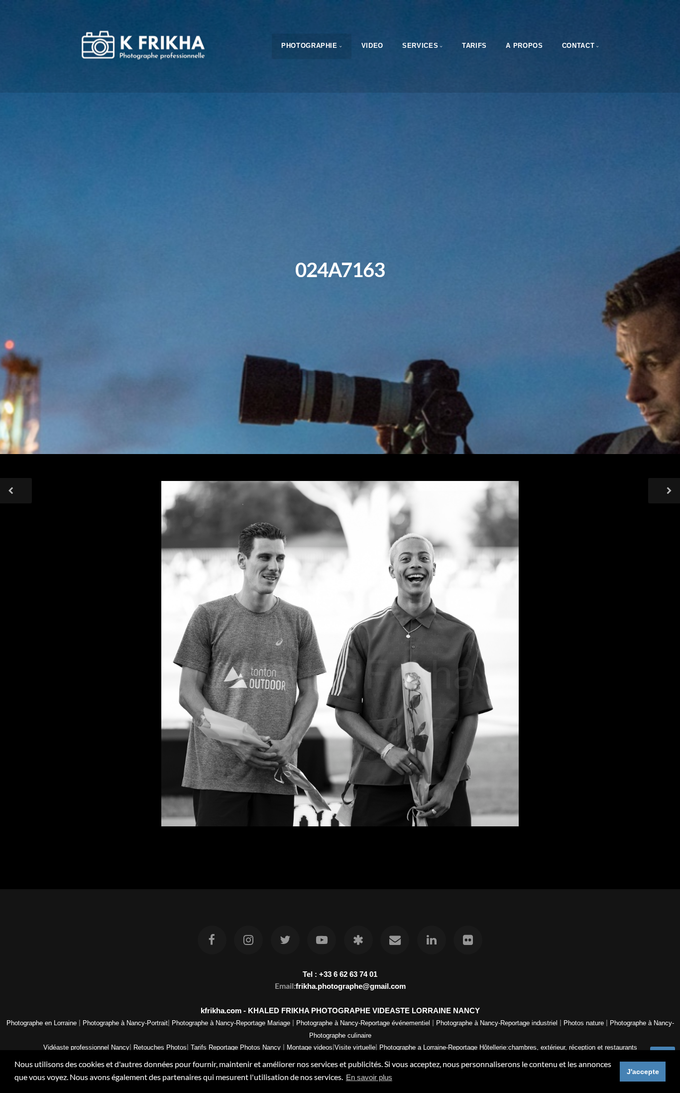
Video (372, 45)
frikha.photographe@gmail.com (351, 986)
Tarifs (474, 45)
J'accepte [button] (643, 1072)
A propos (524, 45)
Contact (578, 45)
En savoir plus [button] (369, 1077)
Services (420, 45)
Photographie (309, 45)
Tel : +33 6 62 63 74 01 (340, 974)
